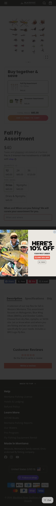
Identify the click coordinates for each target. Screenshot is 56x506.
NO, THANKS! (42, 262)
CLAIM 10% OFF (42, 257)
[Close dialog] (54, 232)
